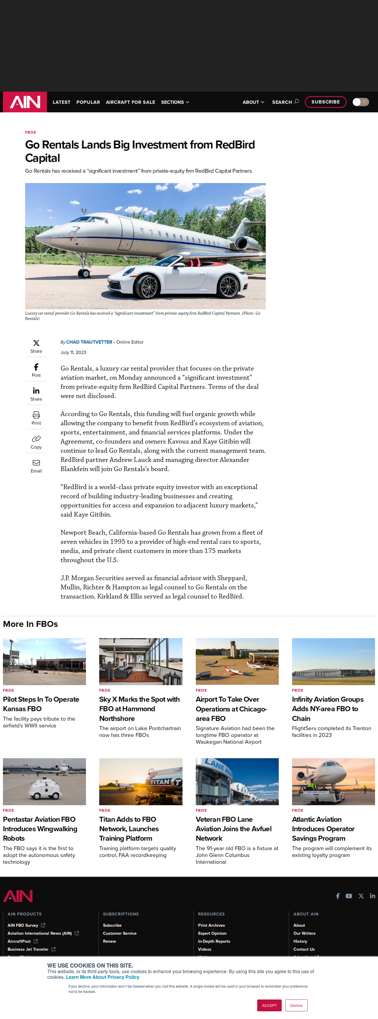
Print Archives (211, 925)
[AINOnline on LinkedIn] (372, 896)
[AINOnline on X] (361, 896)
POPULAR (88, 102)
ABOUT (251, 102)
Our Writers (305, 933)
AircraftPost (19, 941)
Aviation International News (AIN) (40, 933)
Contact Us (304, 949)
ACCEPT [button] (269, 1005)
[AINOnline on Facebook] (338, 896)
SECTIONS (172, 102)
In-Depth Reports (214, 941)
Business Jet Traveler (28, 949)
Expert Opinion (212, 933)
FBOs (30, 132)
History (300, 941)
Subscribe (326, 101)
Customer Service (120, 933)
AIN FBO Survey (23, 925)
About (299, 925)
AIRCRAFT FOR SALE (130, 102)
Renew (109, 941)
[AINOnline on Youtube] (349, 896)
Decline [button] (296, 1005)
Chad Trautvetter (89, 342)
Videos (204, 949)
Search (282, 102)
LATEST (62, 102)
